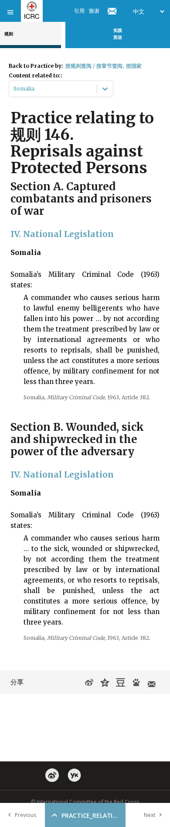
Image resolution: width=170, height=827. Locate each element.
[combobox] (14, 89)
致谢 (94, 10)
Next (149, 815)
